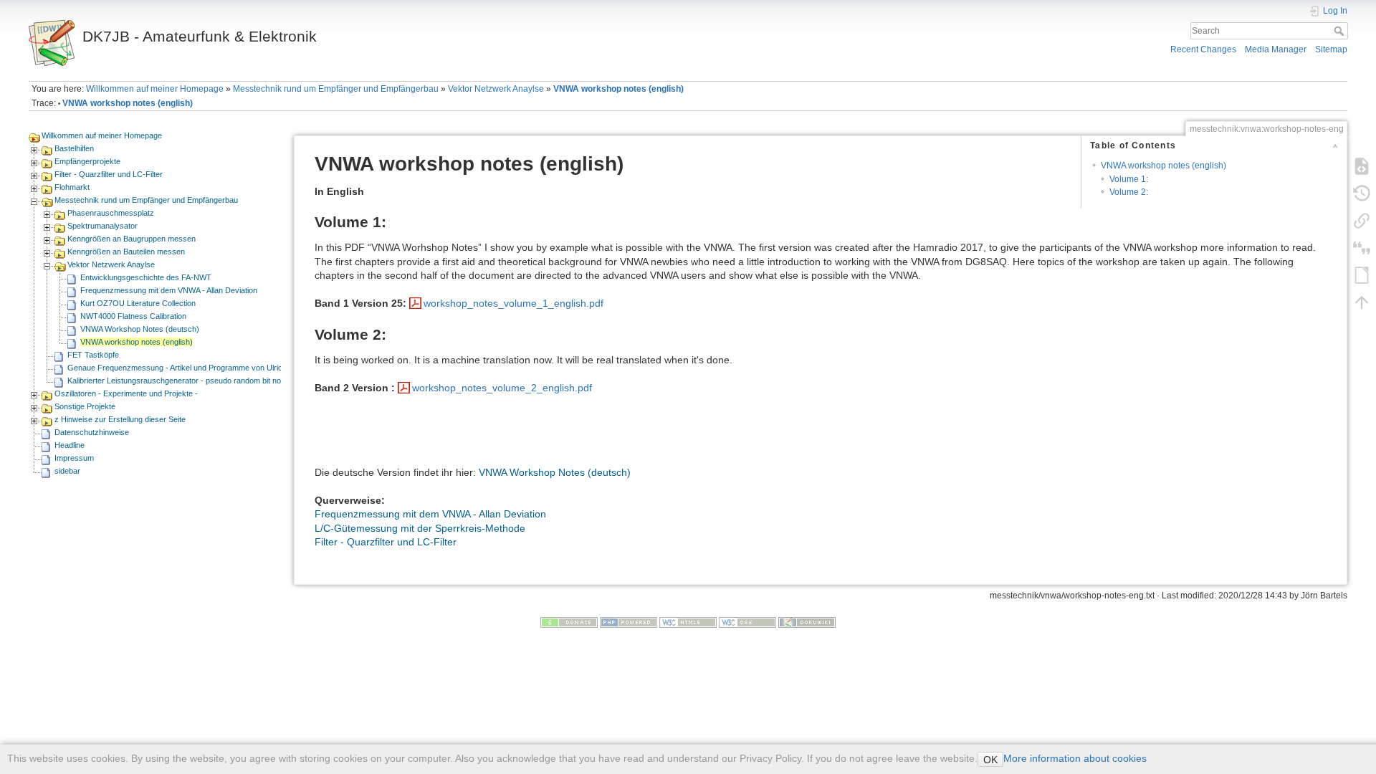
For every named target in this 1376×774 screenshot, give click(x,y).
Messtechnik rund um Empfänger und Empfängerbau (336, 89)
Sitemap (1331, 49)
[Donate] (569, 621)
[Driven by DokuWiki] (807, 621)
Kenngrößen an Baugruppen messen (131, 238)
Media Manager (1275, 49)
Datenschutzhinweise (91, 432)
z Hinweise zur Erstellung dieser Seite (120, 419)
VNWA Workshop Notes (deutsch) (139, 329)
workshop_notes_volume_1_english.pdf (513, 303)
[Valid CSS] (747, 621)
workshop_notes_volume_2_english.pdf (502, 387)
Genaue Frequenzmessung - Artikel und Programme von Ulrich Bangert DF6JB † (208, 367)
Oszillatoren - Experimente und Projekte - (126, 393)
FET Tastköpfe (93, 354)
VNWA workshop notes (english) (618, 89)
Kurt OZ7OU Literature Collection (138, 303)
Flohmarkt (72, 187)
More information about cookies (1075, 758)
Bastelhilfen (74, 148)
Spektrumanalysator (102, 225)
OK (990, 759)
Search (1340, 31)
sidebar (67, 471)
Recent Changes (1203, 49)
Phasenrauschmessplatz (110, 213)
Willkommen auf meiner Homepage (155, 89)
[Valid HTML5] (688, 621)
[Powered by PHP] (628, 621)
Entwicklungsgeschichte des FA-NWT (145, 277)
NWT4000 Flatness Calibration (133, 316)
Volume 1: (1128, 179)
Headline (69, 445)
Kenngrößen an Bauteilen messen (126, 251)
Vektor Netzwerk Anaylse (496, 89)
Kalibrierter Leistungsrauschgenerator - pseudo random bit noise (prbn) (191, 380)
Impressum (74, 458)
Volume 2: (1128, 192)
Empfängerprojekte (87, 161)
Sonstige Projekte (84, 406)
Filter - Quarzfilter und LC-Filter (108, 174)
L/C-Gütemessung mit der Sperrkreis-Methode (420, 528)
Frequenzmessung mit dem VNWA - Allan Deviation (168, 290)
